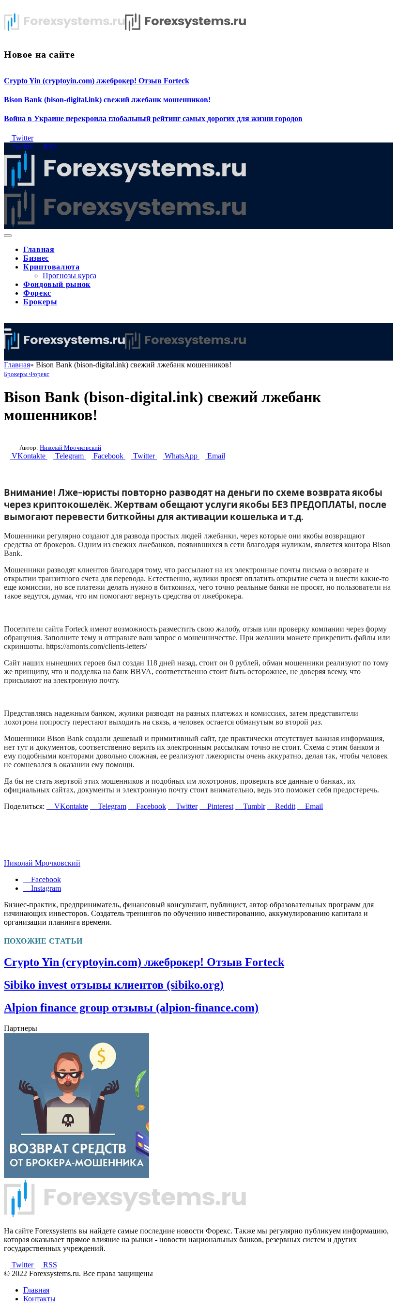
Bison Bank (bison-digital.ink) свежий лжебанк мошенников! (107, 99)
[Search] (7, 318)
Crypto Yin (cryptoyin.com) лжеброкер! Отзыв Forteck (96, 81)
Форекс (37, 293)
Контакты (39, 1299)
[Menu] (8, 235)
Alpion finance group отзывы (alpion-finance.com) (131, 1007)
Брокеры (40, 302)
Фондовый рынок (57, 284)
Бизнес (36, 258)
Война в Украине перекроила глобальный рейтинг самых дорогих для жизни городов (153, 118)
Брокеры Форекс (26, 374)
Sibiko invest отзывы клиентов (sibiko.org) (114, 985)
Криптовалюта (51, 267)
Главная (38, 249)
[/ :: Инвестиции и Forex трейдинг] (125, 347)
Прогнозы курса (69, 275)
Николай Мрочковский (70, 447)
